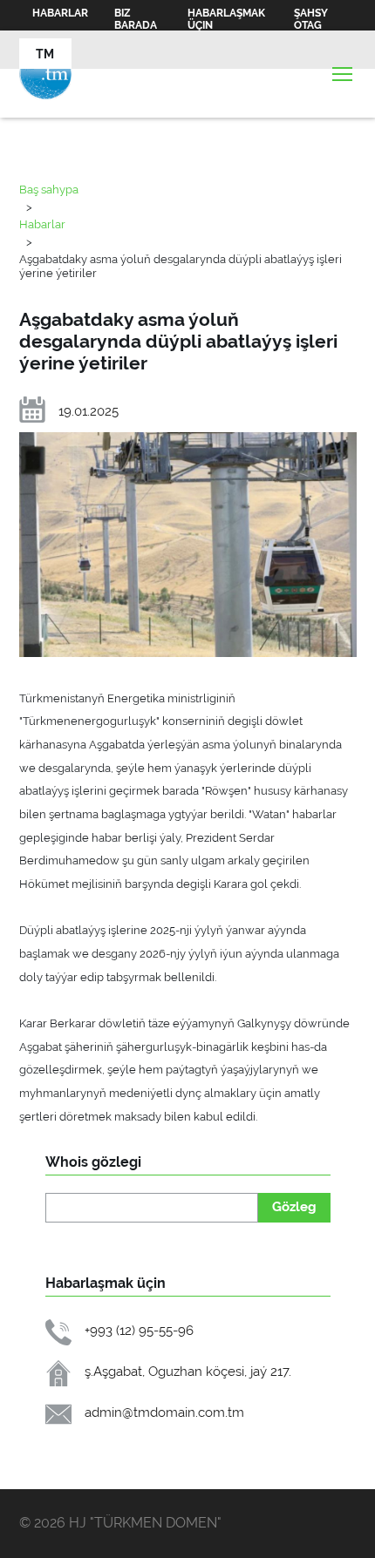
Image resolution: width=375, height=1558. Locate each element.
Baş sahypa (48, 189)
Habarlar (60, 13)
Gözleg (294, 1206)
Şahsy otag (311, 19)
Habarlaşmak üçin (226, 19)
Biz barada (135, 19)
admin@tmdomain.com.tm (164, 1412)
